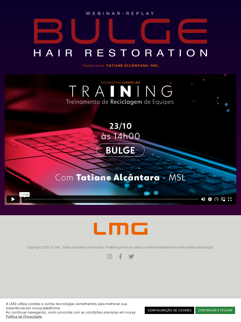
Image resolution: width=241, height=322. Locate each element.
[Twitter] (131, 256)
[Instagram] (109, 256)
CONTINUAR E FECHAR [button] (215, 310)
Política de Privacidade (24, 316)
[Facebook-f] (120, 256)
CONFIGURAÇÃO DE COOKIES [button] (169, 310)
